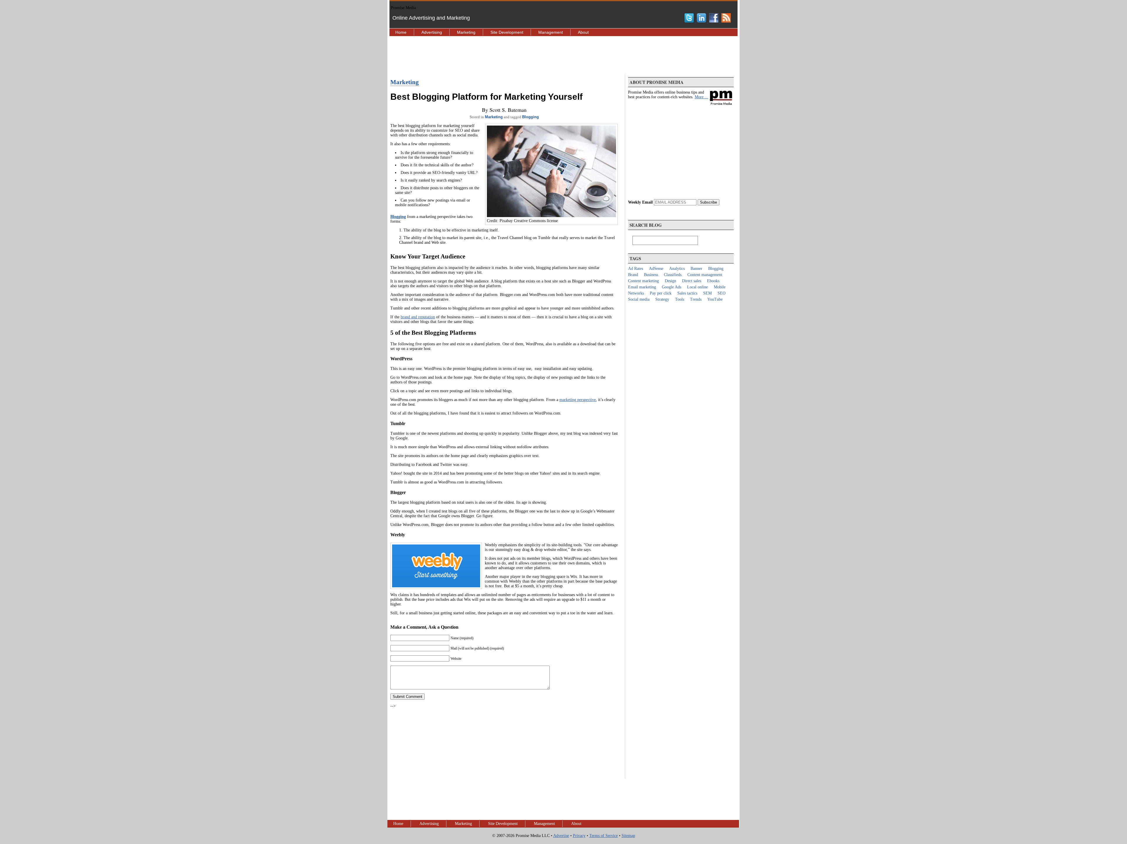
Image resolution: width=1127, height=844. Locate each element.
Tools (679, 299)
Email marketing (642, 287)
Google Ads (671, 287)
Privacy (579, 835)
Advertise (561, 835)
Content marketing (643, 281)
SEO (722, 293)
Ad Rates (635, 268)
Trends (695, 299)
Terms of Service (603, 835)
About (583, 32)
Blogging (530, 117)
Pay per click (661, 293)
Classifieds (672, 275)
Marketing (466, 32)
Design (670, 281)
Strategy (662, 299)
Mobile (720, 287)
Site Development (506, 32)
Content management (704, 275)
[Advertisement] (563, 55)
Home (400, 32)
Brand (633, 275)
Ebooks (713, 281)
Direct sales (691, 281)
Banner (696, 268)
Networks (636, 293)
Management (550, 32)
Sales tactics (687, 293)
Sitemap (628, 835)
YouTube (715, 299)
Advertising (431, 32)
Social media (638, 299)
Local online (697, 287)
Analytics (677, 268)
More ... (701, 97)
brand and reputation (418, 317)
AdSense (656, 268)
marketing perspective (577, 400)
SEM (707, 293)
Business (651, 275)
